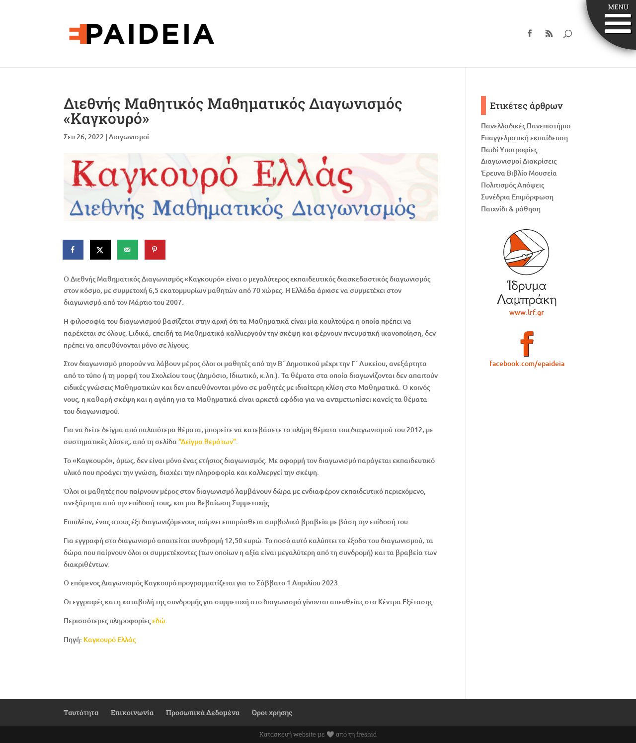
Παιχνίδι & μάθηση (511, 208)
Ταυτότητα (81, 712)
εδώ (158, 620)
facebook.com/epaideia (526, 363)
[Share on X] (101, 250)
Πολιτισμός (498, 184)
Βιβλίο (517, 173)
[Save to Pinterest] (155, 250)
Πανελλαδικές (503, 125)
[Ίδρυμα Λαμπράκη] (526, 267)
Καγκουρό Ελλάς (109, 639)
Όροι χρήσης (272, 712)
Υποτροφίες (518, 149)
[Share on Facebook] (73, 250)
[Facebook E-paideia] (526, 348)
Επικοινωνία (132, 712)
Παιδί (489, 149)
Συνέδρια (495, 196)
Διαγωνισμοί (129, 136)
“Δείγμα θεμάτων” (207, 441)
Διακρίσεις (539, 161)
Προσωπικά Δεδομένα (202, 712)
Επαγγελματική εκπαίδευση (524, 137)
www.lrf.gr (526, 312)
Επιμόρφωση (533, 196)
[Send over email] (128, 250)
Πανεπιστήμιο (548, 125)
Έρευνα (493, 173)
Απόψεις (530, 184)
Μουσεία (543, 173)
